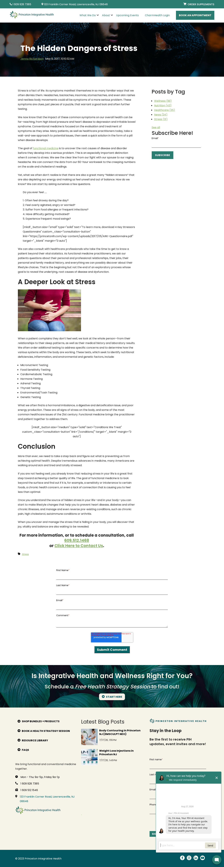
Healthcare (164, 110)
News (160, 115)
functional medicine (45, 148)
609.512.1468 (76, 540)
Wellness (163, 101)
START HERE (113, 697)
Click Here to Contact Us (78, 545)
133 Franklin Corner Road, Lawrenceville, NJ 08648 (47, 799)
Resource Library (34, 740)
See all (156, 127)
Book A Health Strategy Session (45, 731)
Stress (161, 119)
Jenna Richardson (32, 59)
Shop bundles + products (40, 721)
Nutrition (163, 105)
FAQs (25, 750)
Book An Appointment (195, 15)
